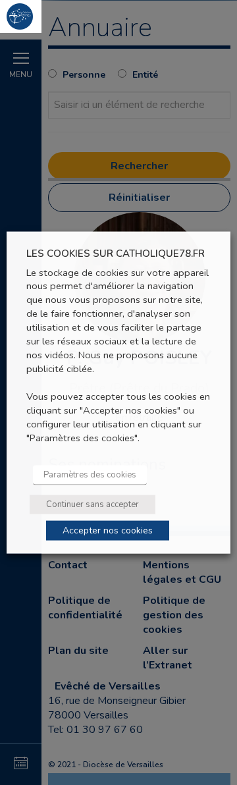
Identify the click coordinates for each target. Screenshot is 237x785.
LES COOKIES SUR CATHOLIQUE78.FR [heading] (115, 253)
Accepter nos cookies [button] (108, 530)
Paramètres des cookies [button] (89, 474)
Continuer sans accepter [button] (92, 504)
